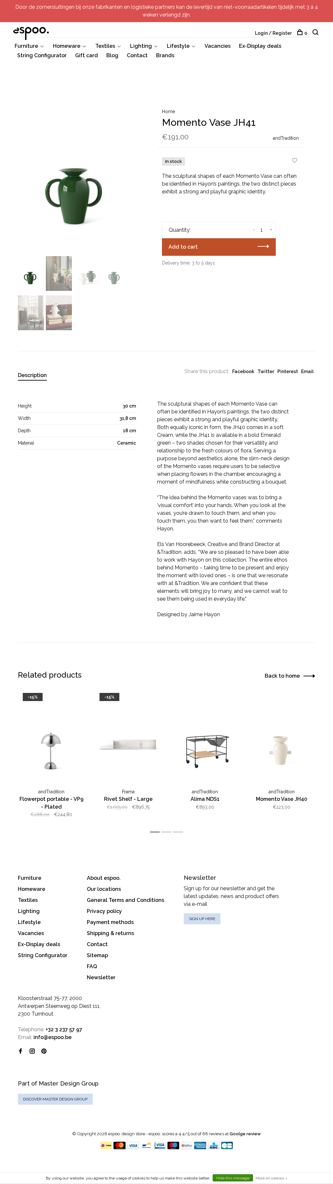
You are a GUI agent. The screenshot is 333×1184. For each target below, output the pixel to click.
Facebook (243, 371)
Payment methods (110, 922)
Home (168, 111)
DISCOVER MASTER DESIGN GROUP (55, 1099)
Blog (112, 55)
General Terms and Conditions (125, 900)
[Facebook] (20, 1051)
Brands (165, 55)
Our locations (104, 889)
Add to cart (183, 247)
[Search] (316, 33)
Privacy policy (104, 911)
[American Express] (200, 1147)
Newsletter (101, 977)
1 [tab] (156, 832)
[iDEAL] (106, 1147)
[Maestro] (173, 1147)
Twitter (266, 371)
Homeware (66, 46)
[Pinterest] (44, 1051)
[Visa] (133, 1147)
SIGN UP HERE (202, 919)
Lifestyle (178, 46)
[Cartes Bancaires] (227, 1147)
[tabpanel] (77, 175)
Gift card (86, 55)
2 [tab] (168, 832)
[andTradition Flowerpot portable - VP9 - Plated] (51, 737)
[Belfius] (187, 1147)
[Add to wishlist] (294, 161)
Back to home (282, 676)
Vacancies (218, 46)
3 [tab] (180, 832)
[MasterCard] (119, 1147)
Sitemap (97, 955)
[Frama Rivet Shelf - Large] (128, 737)
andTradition (286, 138)
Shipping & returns (110, 933)
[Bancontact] (147, 1147)
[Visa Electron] (160, 1147)
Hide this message (232, 1178)
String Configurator (42, 55)
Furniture (26, 46)
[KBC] (214, 1147)
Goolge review (245, 1133)
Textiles (105, 46)
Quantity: (180, 230)
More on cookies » (271, 1178)
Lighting (141, 46)
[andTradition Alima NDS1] (204, 737)
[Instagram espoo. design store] (32, 1051)
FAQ (92, 966)
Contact (137, 55)
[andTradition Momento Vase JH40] (281, 737)
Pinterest (287, 371)
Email (307, 371)
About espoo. (104, 878)
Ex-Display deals (260, 46)
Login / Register (273, 33)
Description (32, 375)
